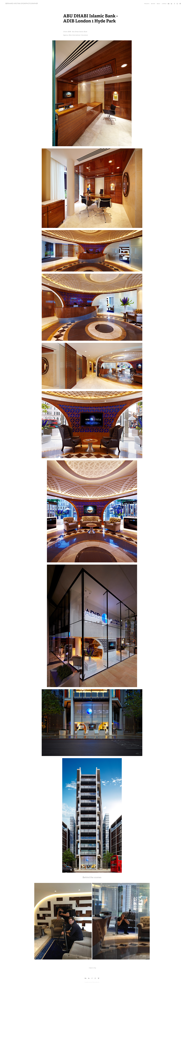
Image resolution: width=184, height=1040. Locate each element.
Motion (153, 3)
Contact (164, 3)
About (158, 3)
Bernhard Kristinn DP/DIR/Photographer (21, 3)
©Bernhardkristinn (95, 982)
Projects (146, 3)
